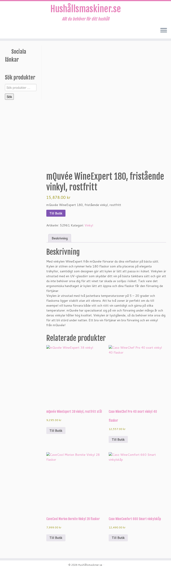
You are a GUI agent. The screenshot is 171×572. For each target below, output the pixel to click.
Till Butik (55, 213)
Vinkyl (89, 225)
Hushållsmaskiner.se (85, 9)
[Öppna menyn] (163, 30)
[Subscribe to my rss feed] (8, 31)
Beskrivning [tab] (60, 238)
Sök (9, 96)
